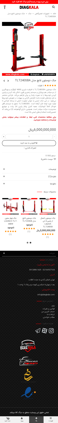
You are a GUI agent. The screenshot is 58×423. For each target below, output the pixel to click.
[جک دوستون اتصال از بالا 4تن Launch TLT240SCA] (4, 81)
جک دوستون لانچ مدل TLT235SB (29, 220)
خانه (53, 306)
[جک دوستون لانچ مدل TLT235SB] (29, 206)
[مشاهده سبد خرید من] (4, 7)
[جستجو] (53, 7)
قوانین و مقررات (48, 308)
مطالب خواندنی (49, 317)
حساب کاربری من (48, 311)
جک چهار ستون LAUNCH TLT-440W (10, 221)
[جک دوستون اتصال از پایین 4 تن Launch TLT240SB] (8, 81)
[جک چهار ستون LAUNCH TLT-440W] (10, 206)
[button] (30, 242)
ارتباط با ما (51, 314)
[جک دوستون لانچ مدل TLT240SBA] (29, 74)
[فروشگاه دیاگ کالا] (29, 7)
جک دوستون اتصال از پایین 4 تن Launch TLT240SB (47, 222)
